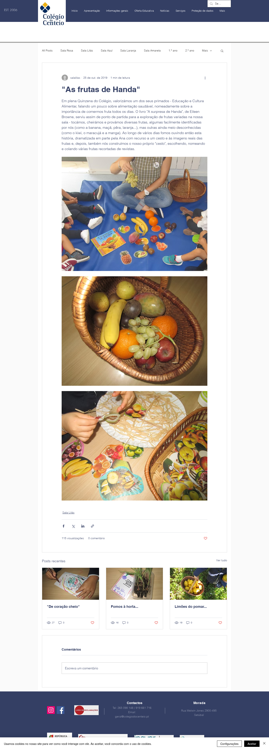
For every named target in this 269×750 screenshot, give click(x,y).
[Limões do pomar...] (198, 584)
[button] (222, 50)
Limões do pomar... (191, 606)
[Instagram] (51, 710)
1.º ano (173, 50)
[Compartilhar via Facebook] (63, 526)
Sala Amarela (152, 50)
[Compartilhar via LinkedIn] (83, 526)
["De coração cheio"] (70, 584)
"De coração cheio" (63, 606)
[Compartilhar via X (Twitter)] (73, 526)
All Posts (47, 50)
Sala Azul (106, 50)
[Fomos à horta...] (134, 584)
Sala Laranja (128, 50)
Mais (205, 50)
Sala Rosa (66, 50)
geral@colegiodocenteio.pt (132, 716)
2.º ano (189, 50)
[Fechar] (264, 744)
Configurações (229, 744)
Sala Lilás (87, 50)
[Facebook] (60, 710)
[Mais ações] (205, 77)
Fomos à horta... (124, 606)
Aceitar (252, 744)
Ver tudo (221, 560)
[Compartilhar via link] (92, 526)
